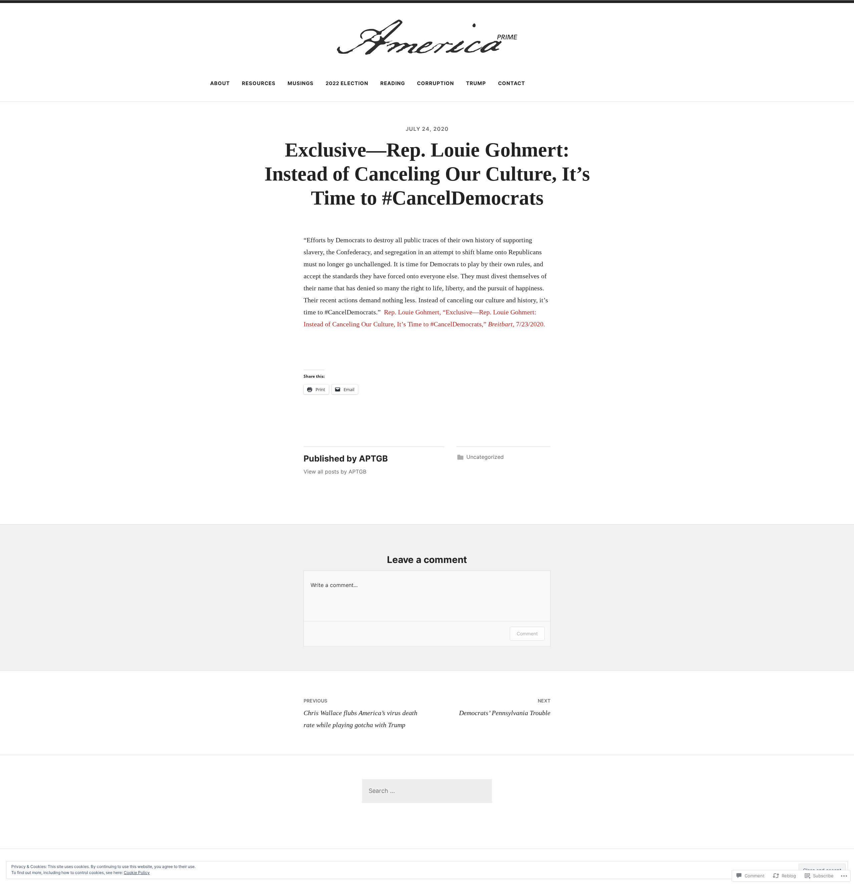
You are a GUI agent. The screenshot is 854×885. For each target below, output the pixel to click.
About (220, 83)
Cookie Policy (137, 872)
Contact (511, 83)
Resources (259, 83)
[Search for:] (427, 790)
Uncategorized (485, 457)
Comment (527, 633)
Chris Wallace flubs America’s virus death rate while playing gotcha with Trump (360, 713)
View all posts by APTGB (335, 471)
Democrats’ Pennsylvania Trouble (504, 707)
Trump (476, 83)
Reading (392, 83)
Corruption (435, 83)
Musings (301, 83)
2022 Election (347, 83)
